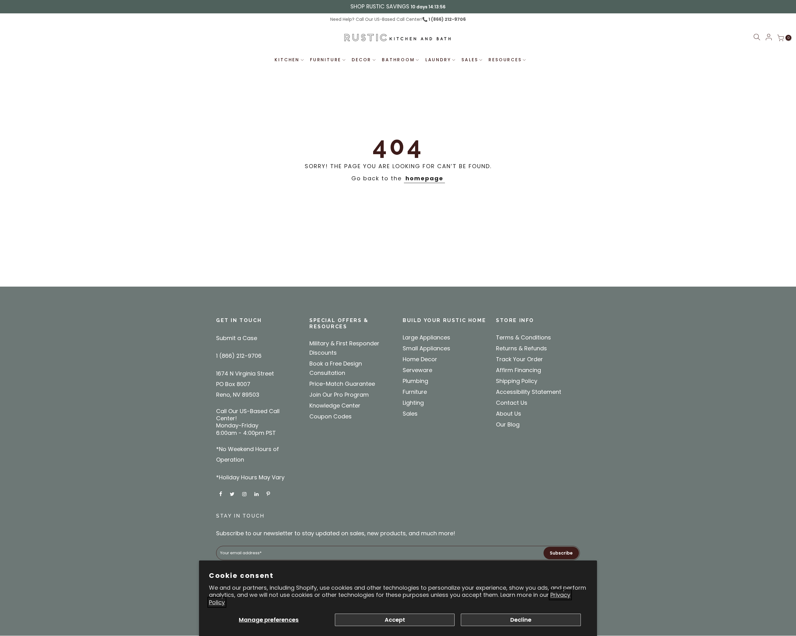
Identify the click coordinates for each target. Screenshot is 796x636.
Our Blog (508, 424)
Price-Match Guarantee (342, 384)
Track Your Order (519, 359)
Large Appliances (426, 337)
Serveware (417, 370)
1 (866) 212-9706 (447, 19)
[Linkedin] (257, 493)
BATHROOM (398, 60)
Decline (520, 620)
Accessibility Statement (528, 392)
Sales (410, 413)
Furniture (415, 392)
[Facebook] (221, 493)
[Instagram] (245, 493)
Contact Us (511, 403)
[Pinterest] (268, 493)
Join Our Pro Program (339, 395)
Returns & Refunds (521, 348)
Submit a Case (236, 338)
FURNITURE (325, 60)
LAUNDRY (438, 60)
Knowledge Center (334, 405)
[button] (756, 38)
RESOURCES (504, 60)
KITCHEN (287, 60)
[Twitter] (233, 493)
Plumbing (415, 381)
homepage (424, 178)
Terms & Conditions (523, 337)
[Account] (768, 38)
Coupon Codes (330, 416)
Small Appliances (426, 348)
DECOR (361, 60)
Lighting (413, 403)
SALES (469, 60)
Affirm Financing (518, 370)
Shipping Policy (516, 381)
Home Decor (420, 359)
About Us (508, 413)
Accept (395, 620)
